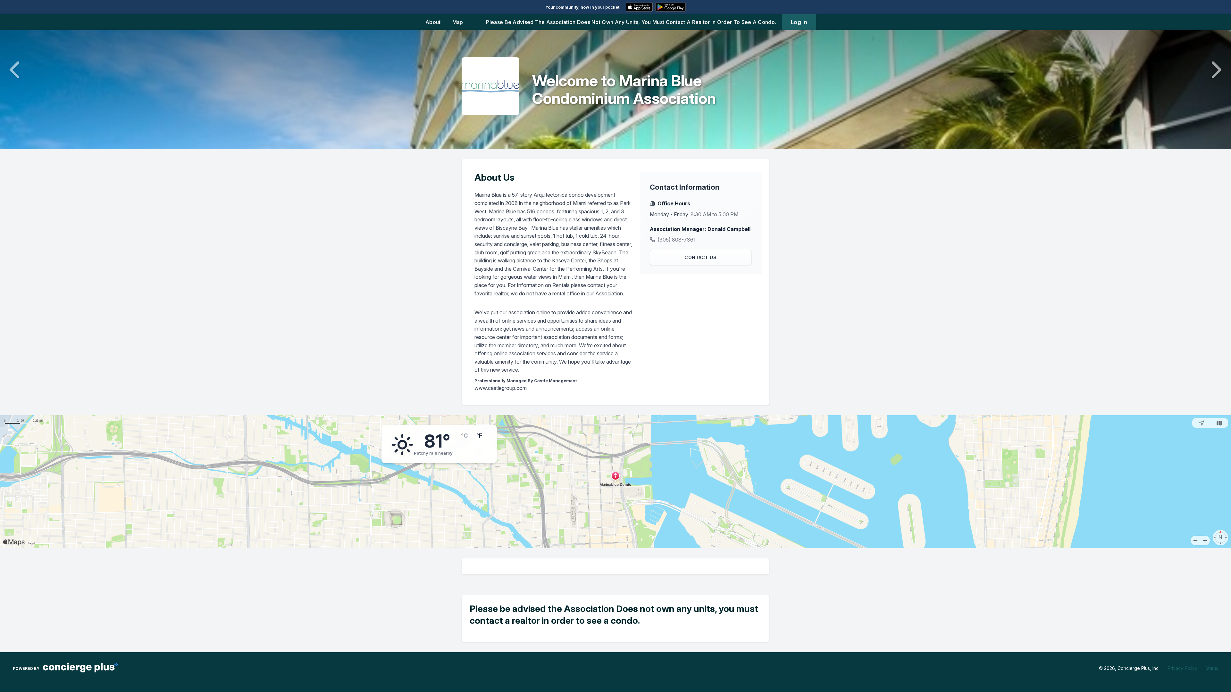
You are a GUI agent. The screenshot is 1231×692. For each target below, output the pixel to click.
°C (464, 435)
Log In (799, 22)
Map (457, 22)
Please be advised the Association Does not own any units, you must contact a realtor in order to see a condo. (631, 22)
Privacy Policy (1182, 668)
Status (1211, 668)
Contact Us (700, 257)
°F (479, 435)
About (433, 22)
